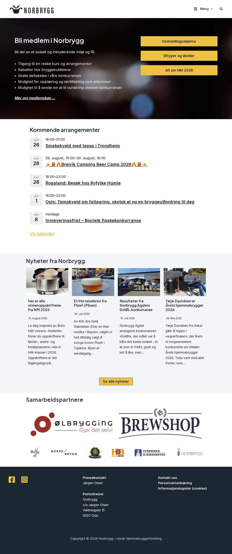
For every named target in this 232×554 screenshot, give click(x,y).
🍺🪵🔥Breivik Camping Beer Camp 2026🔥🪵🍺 (96, 164)
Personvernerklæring (175, 483)
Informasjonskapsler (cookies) (182, 488)
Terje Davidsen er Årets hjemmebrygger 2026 (184, 305)
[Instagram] (24, 479)
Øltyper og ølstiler (179, 56)
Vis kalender (42, 233)
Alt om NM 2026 (179, 70)
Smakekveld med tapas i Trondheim (82, 145)
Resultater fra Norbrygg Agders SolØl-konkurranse (136, 305)
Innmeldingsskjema (179, 41)
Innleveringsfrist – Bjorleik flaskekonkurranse (93, 220)
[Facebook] (11, 479)
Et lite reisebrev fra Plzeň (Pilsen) (90, 303)
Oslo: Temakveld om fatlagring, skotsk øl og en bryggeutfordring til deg (119, 201)
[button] (211, 9)
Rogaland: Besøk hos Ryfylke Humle (83, 183)
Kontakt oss (167, 478)
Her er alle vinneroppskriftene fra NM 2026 (44, 305)
